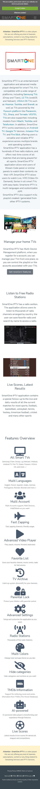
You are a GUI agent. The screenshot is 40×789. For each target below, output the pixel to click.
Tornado (23, 114)
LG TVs (25, 97)
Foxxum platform (12, 111)
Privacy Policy (11, 771)
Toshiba (18, 104)
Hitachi (20, 121)
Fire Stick (15, 134)
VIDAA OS (22, 101)
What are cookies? (20, 13)
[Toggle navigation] (35, 17)
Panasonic (31, 111)
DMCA (19, 771)
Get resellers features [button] (20, 271)
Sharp (11, 114)
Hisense (9, 104)
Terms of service (27, 771)
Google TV (11, 131)
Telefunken (8, 124)
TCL (5, 114)
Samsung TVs (30, 94)
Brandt (30, 104)
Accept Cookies (20, 8)
